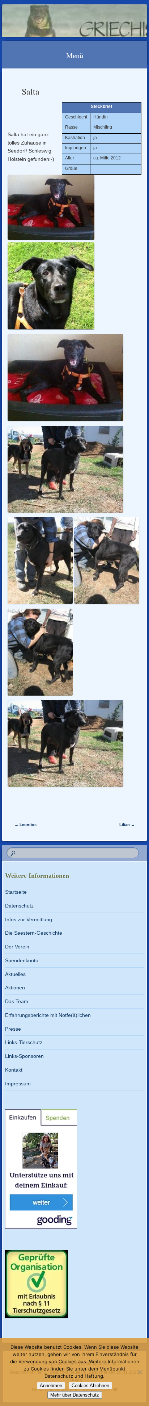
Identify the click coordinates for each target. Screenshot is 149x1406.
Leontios (25, 824)
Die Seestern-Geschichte (33, 933)
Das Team (16, 1001)
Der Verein (17, 947)
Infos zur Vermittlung (28, 919)
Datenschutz (19, 906)
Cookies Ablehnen (90, 1385)
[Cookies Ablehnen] (140, 1372)
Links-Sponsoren (24, 1056)
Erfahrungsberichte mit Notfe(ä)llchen (48, 1015)
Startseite (16, 892)
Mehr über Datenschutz (74, 1395)
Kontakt (13, 1070)
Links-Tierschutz (23, 1042)
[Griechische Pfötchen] (61, 20)
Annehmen (51, 1385)
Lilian (127, 824)
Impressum (18, 1083)
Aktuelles (15, 974)
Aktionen (15, 987)
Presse (13, 1029)
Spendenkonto (21, 960)
